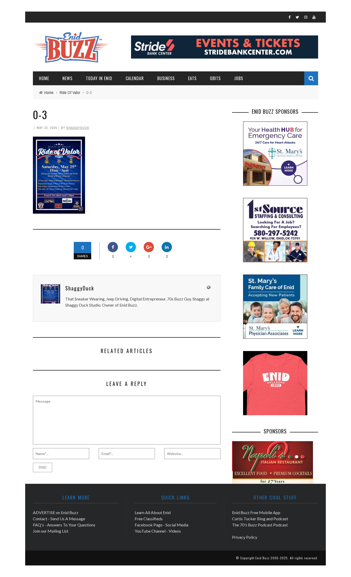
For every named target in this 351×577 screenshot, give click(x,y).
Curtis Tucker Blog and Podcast (260, 518)
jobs (238, 78)
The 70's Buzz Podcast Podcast (260, 524)
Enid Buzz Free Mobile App (256, 512)
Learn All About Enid (153, 512)
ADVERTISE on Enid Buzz (55, 512)
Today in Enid (99, 78)
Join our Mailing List (50, 530)
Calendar (135, 78)
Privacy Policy (244, 537)
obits (215, 78)
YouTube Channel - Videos (158, 530)
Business (166, 78)
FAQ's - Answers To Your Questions (64, 524)
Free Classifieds (149, 518)
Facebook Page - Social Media (161, 524)
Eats (192, 78)
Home (44, 78)
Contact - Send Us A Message (59, 518)
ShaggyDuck (77, 128)
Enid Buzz (262, 558)
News (67, 78)
